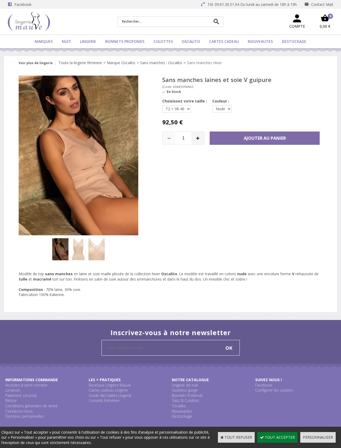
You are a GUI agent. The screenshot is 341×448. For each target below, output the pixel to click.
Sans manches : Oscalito (161, 62)
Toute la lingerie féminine (80, 62)
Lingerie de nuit (185, 385)
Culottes (163, 41)
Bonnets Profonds (124, 41)
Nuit (66, 41)
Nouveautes (260, 41)
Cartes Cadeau (224, 41)
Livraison (12, 390)
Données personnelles (24, 416)
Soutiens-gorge (185, 390)
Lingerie (88, 41)
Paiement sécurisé (21, 395)
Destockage (294, 41)
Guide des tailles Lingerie (110, 395)
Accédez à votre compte (26, 385)
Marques (44, 41)
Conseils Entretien (104, 400)
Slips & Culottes (185, 400)
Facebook (263, 385)
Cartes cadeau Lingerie (108, 390)
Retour (11, 400)
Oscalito (191, 41)
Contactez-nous (19, 411)
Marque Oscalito (121, 62)
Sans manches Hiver (204, 62)
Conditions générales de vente (31, 405)
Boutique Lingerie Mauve (110, 385)
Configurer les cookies (274, 390)
